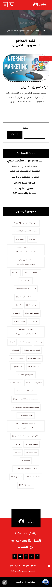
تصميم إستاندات (34, 358)
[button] (5, 4)
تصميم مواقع (17, 366)
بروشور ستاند (19, 321)
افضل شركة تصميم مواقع (25, 297)
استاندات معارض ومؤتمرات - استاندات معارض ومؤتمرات (25, 262)
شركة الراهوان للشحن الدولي (24, 161)
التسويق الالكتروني (32, 313)
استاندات (20, 239)
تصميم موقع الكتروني (34, 383)
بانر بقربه (16, 313)
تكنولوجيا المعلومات (26, 415)
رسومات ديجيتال (31, 444)
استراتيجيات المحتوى (31, 272)
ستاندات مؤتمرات (33, 477)
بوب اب (39, 342)
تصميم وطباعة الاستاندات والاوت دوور (26, 407)
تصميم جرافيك (33, 366)
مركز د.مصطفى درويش (25, 177)
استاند (32, 239)
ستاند (18, 452)
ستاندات (26, 460)
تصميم (15, 350)
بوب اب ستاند (25, 342)
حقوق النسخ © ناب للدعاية (26, 582)
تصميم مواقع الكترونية (26, 374)
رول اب (17, 444)
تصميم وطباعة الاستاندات (26, 391)
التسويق (17, 305)
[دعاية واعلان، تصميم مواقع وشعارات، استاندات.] (39, 4)
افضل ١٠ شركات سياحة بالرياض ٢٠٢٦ (25, 191)
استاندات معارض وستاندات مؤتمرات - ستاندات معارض (26, 250)
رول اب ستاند (31, 452)
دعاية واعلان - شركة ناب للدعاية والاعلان (25, 436)
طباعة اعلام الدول (25, 183)
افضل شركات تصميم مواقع (26, 289)
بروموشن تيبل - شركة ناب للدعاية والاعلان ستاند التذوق (26, 332)
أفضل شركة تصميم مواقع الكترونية (26, 231)
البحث (26, 128)
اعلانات (15, 272)
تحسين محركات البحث (32, 350)
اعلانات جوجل (26, 280)
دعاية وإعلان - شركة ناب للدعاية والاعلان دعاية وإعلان (25, 426)
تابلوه (12, 342)
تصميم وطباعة (15, 383)
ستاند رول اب (16, 477)
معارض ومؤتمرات (25, 485)
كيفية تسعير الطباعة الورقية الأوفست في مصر (24, 169)
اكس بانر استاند (32, 305)
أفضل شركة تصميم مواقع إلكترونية (26, 223)
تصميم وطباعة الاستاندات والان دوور (25, 399)
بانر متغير (33, 321)
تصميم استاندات (17, 358)
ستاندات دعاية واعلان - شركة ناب (26, 469)
